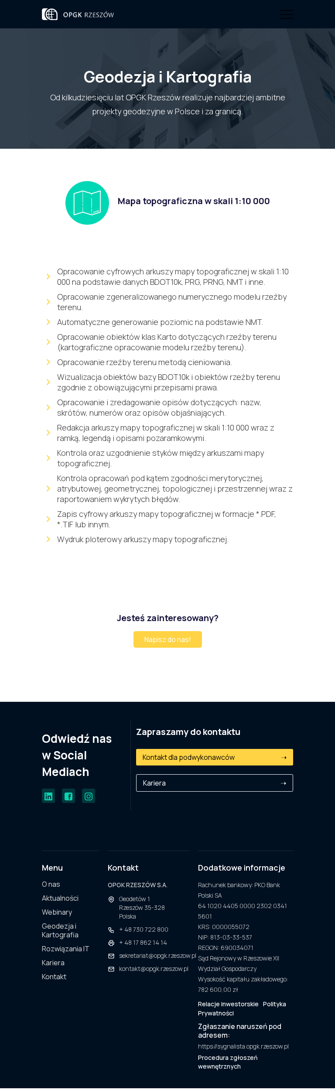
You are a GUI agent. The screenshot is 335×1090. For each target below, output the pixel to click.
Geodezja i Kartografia (60, 931)
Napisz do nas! (167, 639)
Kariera (214, 783)
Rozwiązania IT (65, 948)
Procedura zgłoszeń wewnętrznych (227, 1061)
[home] (78, 14)
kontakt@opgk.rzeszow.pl (153, 968)
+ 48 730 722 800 (143, 929)
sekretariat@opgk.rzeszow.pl (157, 955)
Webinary (57, 912)
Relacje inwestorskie (228, 1004)
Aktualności (60, 898)
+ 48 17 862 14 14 (143, 942)
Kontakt (54, 976)
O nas (51, 884)
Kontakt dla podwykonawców (215, 757)
